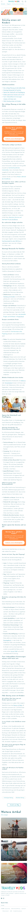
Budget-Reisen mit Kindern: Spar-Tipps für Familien (14, 829)
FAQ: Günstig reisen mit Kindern (12, 101)
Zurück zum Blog (14, 805)
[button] (1, 1)
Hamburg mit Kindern (9, 297)
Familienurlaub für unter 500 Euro (11, 241)
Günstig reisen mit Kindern (18, 4)
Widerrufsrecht (6, 911)
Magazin (9, 4)
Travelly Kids (7, 908)
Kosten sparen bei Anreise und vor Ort (13, 94)
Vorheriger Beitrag (8, 797)
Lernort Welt (14, 651)
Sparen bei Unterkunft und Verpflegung (14, 92)
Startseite (3, 4)
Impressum (24, 908)
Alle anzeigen (4, 815)
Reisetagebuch (7, 640)
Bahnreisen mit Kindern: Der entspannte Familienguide (13, 872)
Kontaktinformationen (17, 911)
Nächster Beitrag (20, 797)
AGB (11, 911)
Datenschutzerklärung (15, 908)
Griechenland (8, 383)
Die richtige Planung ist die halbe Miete (14, 88)
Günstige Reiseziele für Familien (12, 90)
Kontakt (2, 905)
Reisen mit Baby (18, 705)
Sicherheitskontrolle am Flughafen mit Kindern (13, 850)
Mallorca (23, 381)
